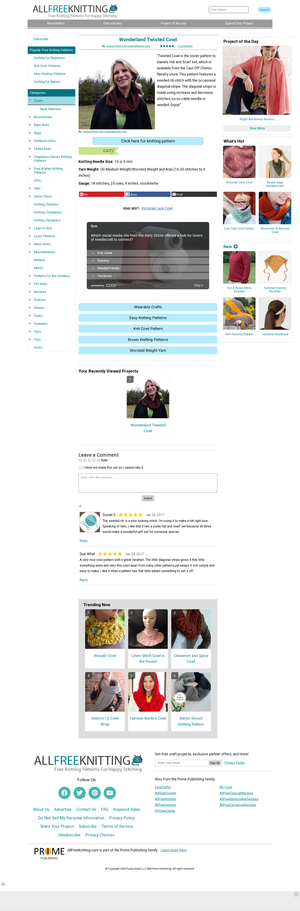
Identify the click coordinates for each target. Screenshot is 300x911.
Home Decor (43, 196)
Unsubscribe (69, 834)
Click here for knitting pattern (148, 141)
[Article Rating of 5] (167, 46)
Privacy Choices (99, 834)
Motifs (38, 268)
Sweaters (41, 324)
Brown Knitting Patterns (148, 339)
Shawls (39, 308)
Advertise (62, 809)
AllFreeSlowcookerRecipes (239, 799)
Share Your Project (57, 826)
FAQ (104, 809)
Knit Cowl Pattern (148, 328)
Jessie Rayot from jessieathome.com (128, 46)
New (227, 246)
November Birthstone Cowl (275, 230)
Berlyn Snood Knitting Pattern (191, 721)
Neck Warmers (50, 109)
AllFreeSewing (165, 805)
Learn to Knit (43, 228)
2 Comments (185, 46)
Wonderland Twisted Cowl (148, 428)
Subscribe (41, 39)
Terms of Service (117, 826)
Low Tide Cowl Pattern (239, 228)
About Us (41, 809)
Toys (37, 340)
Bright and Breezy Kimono (257, 119)
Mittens (39, 260)
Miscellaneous (44, 252)
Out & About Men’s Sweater (239, 289)
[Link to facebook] (64, 793)
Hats (37, 188)
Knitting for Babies (47, 82)
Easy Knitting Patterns (50, 74)
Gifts (37, 180)
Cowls (38, 101)
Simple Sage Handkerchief (275, 184)
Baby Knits (41, 125)
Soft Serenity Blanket (239, 334)
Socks (38, 316)
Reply (84, 541)
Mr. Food (226, 787)
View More (257, 128)
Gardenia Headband (275, 334)
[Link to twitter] (79, 793)
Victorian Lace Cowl (157, 208)
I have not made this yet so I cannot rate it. (113, 467)
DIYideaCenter (165, 811)
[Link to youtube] (110, 793)
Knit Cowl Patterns (47, 66)
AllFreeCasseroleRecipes (238, 805)
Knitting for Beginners (49, 58)
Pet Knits (40, 284)
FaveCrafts (163, 787)
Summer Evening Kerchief (275, 289)
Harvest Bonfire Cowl (148, 718)
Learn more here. (174, 850)
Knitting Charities (46, 204)
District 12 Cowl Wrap (105, 721)
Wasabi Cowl (105, 655)
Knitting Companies (48, 212)
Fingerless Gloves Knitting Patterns (53, 159)
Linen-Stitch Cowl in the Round (148, 658)
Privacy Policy (122, 818)
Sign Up (215, 763)
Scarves (40, 300)
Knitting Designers (47, 220)
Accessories (43, 117)
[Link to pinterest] (95, 793)
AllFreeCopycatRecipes (236, 793)
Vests (38, 348)
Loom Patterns (44, 236)
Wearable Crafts (148, 307)
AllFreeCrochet (165, 793)
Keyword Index (126, 809)
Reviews (40, 292)
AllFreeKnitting (165, 799)
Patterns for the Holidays (52, 276)
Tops (37, 332)
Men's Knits (42, 244)
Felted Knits (42, 149)
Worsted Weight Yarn (148, 350)
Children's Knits (45, 141)
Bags (37, 133)
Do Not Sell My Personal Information (71, 818)
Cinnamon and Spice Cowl (191, 658)
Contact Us (86, 809)
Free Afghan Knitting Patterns (48, 170)
